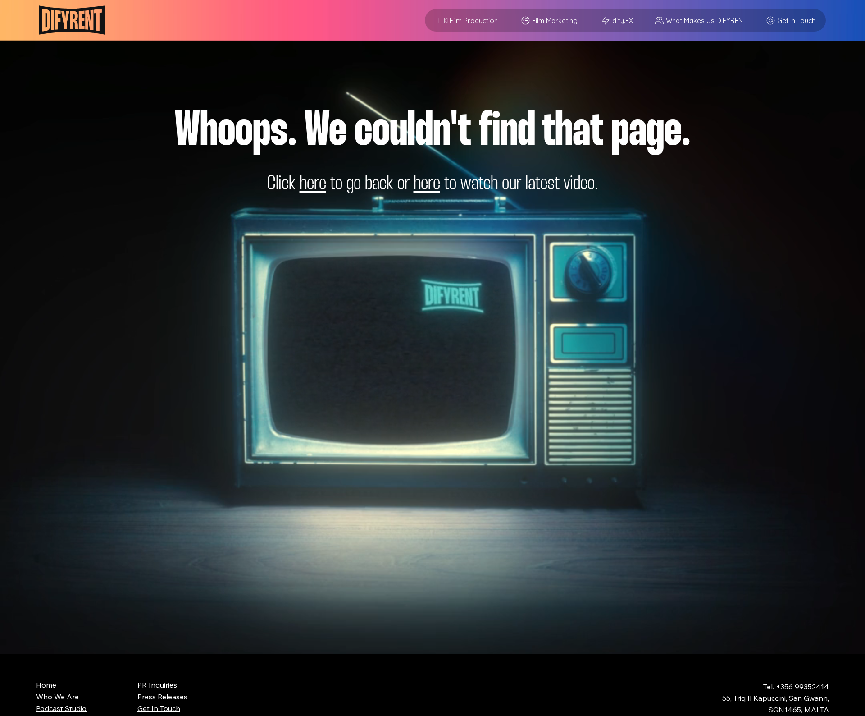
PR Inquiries (157, 684)
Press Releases (162, 696)
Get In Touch (158, 708)
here (313, 184)
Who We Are (57, 696)
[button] (616, 20)
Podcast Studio (61, 708)
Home (46, 684)
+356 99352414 (802, 686)
